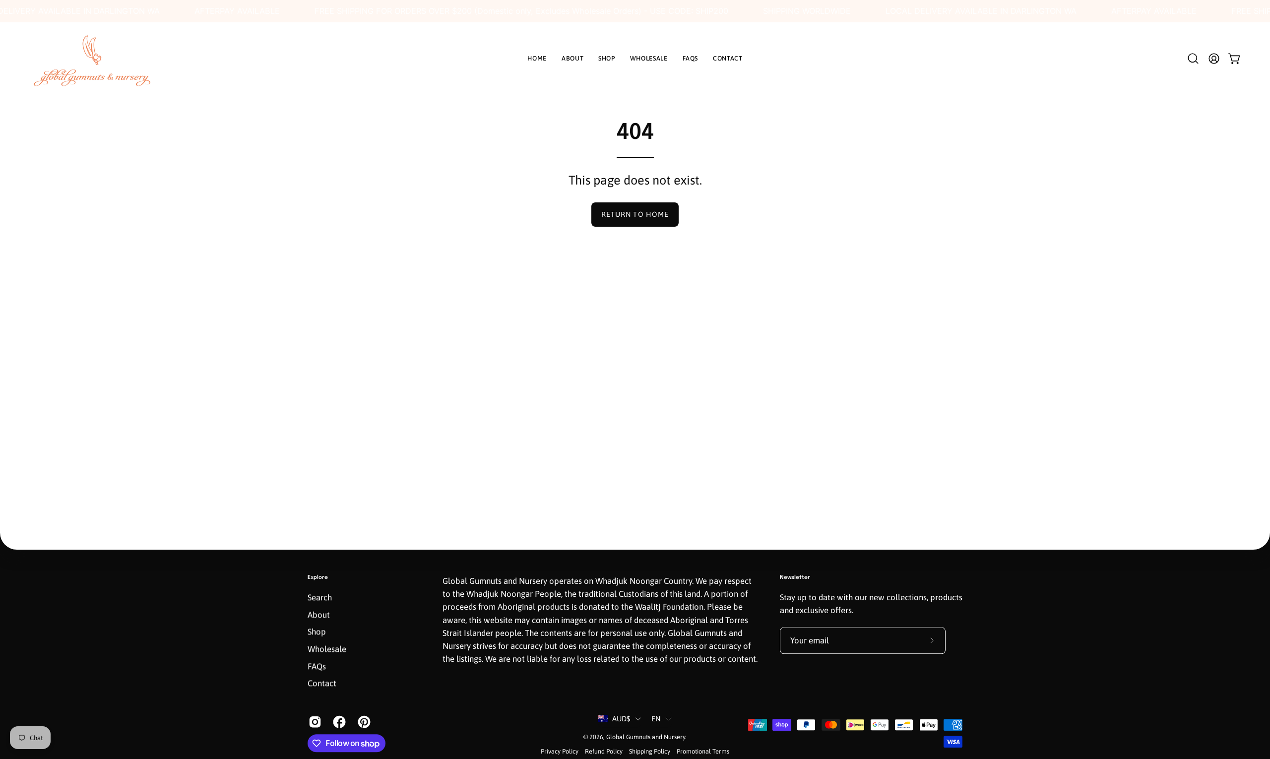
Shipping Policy (649, 752)
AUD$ (621, 718)
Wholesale (327, 649)
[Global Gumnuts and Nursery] (92, 58)
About (319, 615)
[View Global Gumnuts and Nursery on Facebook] (337, 721)
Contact (322, 684)
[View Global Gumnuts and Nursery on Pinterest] (362, 721)
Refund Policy (604, 752)
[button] (1193, 58)
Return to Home (635, 214)
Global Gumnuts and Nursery (645, 737)
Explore (318, 577)
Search (320, 598)
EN (656, 718)
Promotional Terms (703, 752)
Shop (317, 632)
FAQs (317, 666)
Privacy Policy (559, 752)
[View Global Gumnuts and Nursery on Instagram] (313, 721)
